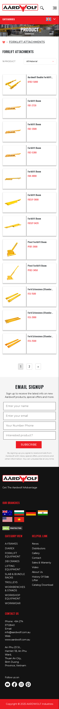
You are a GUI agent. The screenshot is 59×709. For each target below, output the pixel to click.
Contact (36, 557)
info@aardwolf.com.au (17, 632)
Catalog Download (42, 584)
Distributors (38, 548)
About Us (37, 572)
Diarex (9, 548)
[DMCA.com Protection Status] (12, 528)
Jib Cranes (12, 561)
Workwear (12, 603)
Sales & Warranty (41, 562)
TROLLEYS (11, 582)
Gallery (36, 553)
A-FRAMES (11, 543)
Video (35, 567)
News (35, 543)
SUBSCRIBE (29, 444)
